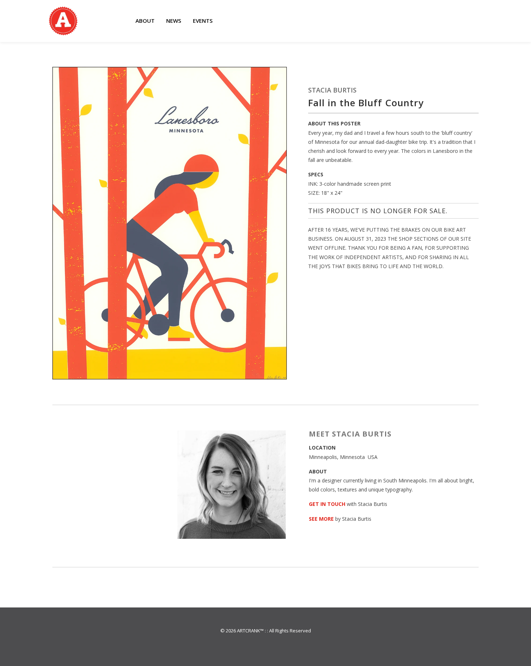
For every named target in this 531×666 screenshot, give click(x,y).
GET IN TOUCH (327, 503)
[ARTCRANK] (63, 21)
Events (203, 20)
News (173, 20)
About (145, 20)
